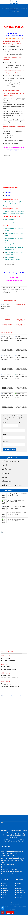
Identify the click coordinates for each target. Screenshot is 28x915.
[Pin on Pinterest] (17, 840)
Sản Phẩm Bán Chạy (12, 8)
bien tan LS (13, 291)
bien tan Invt (8, 291)
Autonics (5, 473)
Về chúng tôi (14, 903)
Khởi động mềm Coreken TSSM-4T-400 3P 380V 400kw (7, 369)
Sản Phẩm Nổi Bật (21, 8)
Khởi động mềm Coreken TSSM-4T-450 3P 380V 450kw (21, 350)
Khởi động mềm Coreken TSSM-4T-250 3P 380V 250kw (21, 388)
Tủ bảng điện (6, 469)
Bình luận (6, 422)
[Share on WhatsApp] (5, 840)
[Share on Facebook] (8, 840)
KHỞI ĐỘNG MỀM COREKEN (10, 461)
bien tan (18, 289)
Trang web (6, 441)
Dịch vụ (12, 904)
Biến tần (5, 465)
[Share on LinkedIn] (19, 840)
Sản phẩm (21, 903)
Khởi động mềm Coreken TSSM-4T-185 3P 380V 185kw (21, 407)
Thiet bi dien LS (14, 9)
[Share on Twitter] (11, 840)
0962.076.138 (10, 913)
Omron (4, 477)
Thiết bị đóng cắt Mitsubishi (12, 485)
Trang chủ (7, 903)
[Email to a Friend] (14, 840)
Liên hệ (17, 904)
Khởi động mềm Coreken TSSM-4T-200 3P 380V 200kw (7, 407)
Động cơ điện (7, 481)
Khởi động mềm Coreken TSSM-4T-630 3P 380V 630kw (7, 350)
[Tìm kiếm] (26, 1)
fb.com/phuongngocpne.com (16, 873)
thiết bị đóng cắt (6, 292)
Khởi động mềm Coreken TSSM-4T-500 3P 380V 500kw (21, 369)
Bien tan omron (20, 291)
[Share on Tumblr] (22, 840)
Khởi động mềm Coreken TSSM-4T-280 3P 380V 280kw (7, 388)
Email (5, 434)
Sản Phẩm (3, 8)
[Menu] (2, 2)
